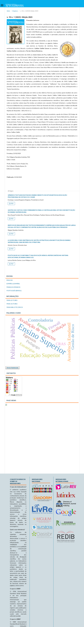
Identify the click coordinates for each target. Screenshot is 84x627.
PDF (12, 203)
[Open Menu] (2, 5)
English (10, 280)
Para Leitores (12, 300)
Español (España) (13, 283)
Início (8, 11)
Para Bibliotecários (15, 307)
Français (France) (13, 287)
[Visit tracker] (6, 405)
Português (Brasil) (14, 290)
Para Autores (12, 304)
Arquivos (15, 11)
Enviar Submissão (12, 368)
